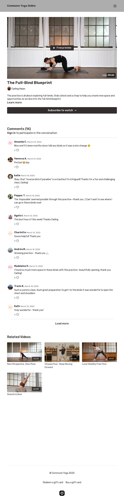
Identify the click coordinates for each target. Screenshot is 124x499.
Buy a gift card (73, 482)
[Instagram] (62, 493)
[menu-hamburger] (115, 6)
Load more (62, 323)
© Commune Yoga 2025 (62, 473)
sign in (11, 132)
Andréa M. (20, 249)
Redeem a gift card (53, 482)
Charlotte (20, 232)
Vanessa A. (20, 158)
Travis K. (19, 286)
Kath (17, 306)
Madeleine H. (21, 266)
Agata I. (18, 215)
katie (17, 175)
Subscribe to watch (60, 110)
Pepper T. (19, 195)
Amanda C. (20, 141)
